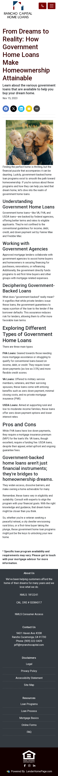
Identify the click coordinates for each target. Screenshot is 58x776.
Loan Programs (29, 704)
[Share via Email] (29, 108)
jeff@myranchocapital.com (29, 644)
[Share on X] (13, 108)
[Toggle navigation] (51, 6)
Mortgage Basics (29, 718)
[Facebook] (25, 765)
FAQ (29, 732)
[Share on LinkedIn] (21, 108)
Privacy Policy (29, 671)
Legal (29, 664)
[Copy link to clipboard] (37, 108)
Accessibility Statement (29, 677)
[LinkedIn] (34, 765)
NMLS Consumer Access (29, 614)
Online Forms (29, 725)
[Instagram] (29, 765)
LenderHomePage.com (39, 771)
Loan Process (29, 711)
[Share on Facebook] (6, 108)
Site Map (29, 684)
